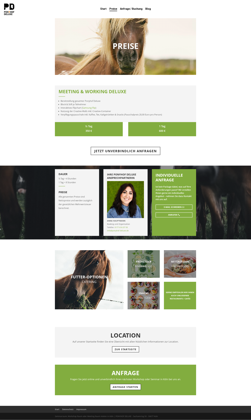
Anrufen (172, 214)
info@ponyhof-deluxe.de (118, 230)
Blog (148, 9)
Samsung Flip (89, 107)
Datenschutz (67, 409)
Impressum (81, 409)
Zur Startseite (125, 349)
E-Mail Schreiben (173, 207)
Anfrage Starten (125, 387)
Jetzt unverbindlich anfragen (125, 151)
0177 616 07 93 (121, 227)
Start (103, 9)
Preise (113, 9)
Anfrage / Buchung (131, 9)
